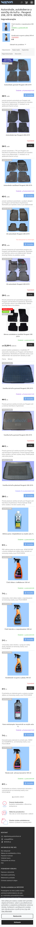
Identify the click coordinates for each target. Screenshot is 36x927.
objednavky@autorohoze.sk (12, 836)
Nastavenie (17, 916)
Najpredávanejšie (7, 54)
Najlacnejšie (16, 50)
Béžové (10, 359)
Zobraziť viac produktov (17, 44)
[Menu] (32, 2)
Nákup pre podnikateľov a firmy (11, 853)
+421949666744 (8, 839)
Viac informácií (6, 911)
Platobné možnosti (7, 855)
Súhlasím (17, 922)
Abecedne (18, 54)
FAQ (2, 863)
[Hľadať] (22, 2)
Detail (30, 145)
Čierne (4, 359)
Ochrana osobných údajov (9, 880)
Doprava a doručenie (7, 872)
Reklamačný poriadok (8, 877)
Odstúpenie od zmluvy (8, 860)
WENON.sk (7, 842)
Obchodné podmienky (8, 875)
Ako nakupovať (5, 851)
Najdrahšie (25, 50)
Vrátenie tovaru (5, 858)
